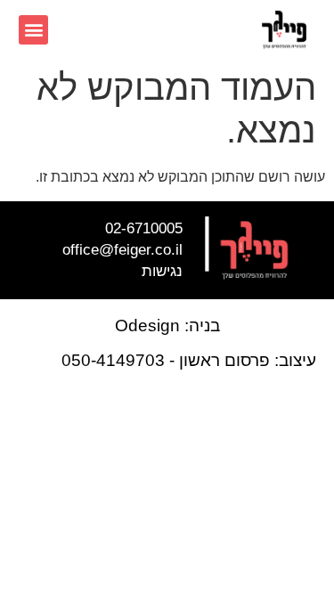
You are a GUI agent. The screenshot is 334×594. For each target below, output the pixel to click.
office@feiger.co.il (122, 249)
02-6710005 (144, 228)
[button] (33, 30)
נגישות (162, 271)
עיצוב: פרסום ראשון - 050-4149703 (188, 360)
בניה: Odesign (167, 325)
